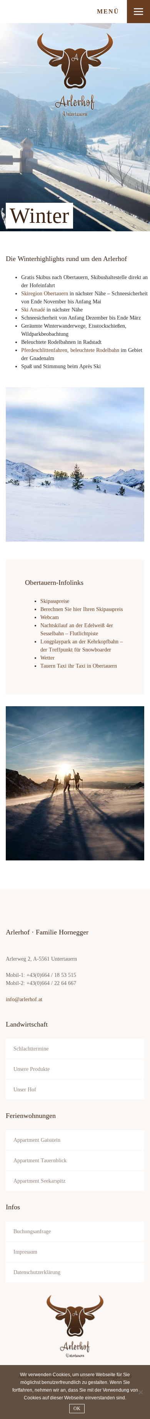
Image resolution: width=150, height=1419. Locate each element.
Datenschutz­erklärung (36, 1272)
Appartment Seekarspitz (39, 1181)
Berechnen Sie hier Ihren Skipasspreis (81, 609)
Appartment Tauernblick (40, 1160)
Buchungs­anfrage (32, 1231)
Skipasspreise (54, 601)
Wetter (47, 658)
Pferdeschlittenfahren (44, 350)
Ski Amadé (33, 310)
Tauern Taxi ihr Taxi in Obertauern (78, 666)
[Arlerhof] (75, 1326)
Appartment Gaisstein (36, 1140)
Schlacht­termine (30, 1049)
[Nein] (140, 1392)
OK (77, 1408)
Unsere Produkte (31, 1069)
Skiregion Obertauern (44, 293)
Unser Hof (24, 1089)
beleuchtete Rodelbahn (94, 350)
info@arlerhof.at (24, 999)
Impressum (25, 1252)
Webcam (49, 617)
